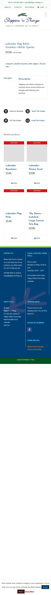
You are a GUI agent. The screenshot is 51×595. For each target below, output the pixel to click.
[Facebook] (29, 329)
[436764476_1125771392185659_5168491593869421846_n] (25, 34)
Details (15, 183)
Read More (29, 592)
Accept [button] (45, 587)
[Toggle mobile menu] (46, 13)
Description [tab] (8, 78)
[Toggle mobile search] (46, 16)
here (32, 314)
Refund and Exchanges (35, 347)
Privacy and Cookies (34, 349)
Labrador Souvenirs (21, 64)
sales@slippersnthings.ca (34, 2)
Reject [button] (21, 592)
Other (30, 64)
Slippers (36, 64)
